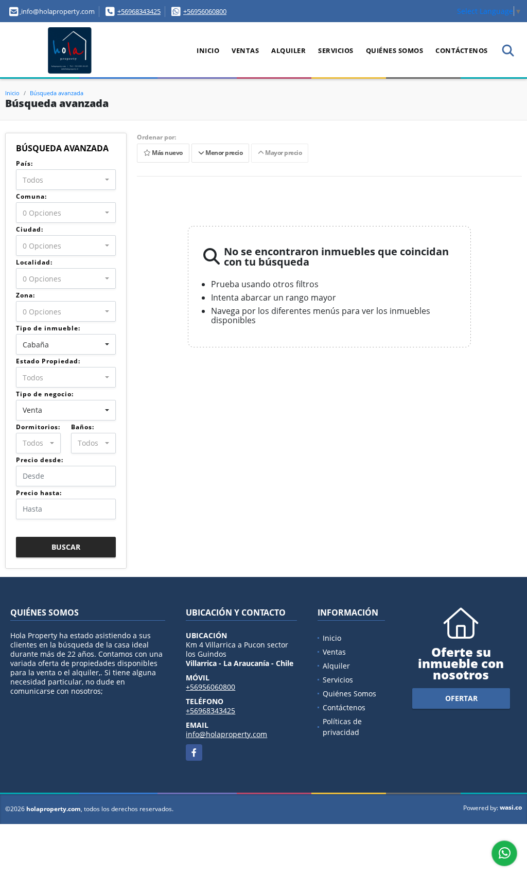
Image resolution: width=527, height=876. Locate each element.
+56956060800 (204, 11)
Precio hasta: (39, 492)
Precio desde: (39, 459)
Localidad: (34, 262)
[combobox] (66, 179)
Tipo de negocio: (45, 394)
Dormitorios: (38, 427)
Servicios (336, 50)
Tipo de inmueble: (48, 328)
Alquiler (288, 50)
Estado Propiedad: (48, 361)
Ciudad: (29, 229)
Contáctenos (461, 50)
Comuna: (31, 196)
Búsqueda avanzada (56, 93)
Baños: (82, 427)
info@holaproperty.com (226, 734)
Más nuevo (167, 153)
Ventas (245, 50)
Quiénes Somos (395, 50)
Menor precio (223, 153)
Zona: (25, 295)
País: (24, 163)
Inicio (208, 50)
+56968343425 (139, 11)
